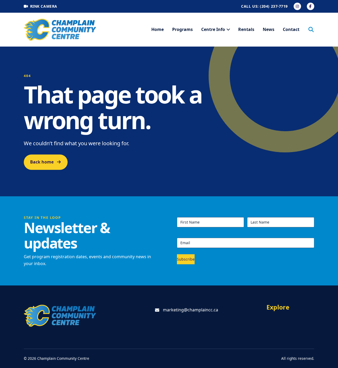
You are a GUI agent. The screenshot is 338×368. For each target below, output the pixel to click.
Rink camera (43, 6)
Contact (291, 29)
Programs (182, 29)
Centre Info (213, 29)
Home (157, 29)
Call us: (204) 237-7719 (264, 6)
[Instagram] (297, 6)
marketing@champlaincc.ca (190, 310)
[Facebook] (310, 6)
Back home (42, 162)
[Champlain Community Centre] (60, 30)
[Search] (311, 30)
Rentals (246, 29)
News (268, 29)
